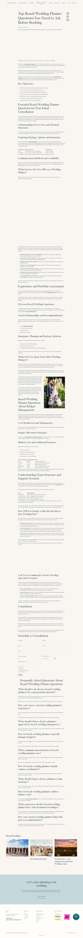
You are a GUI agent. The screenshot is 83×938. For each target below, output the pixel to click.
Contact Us (38, 916)
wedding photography (28, 326)
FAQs (37, 921)
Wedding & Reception (24, 670)
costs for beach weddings (31, 798)
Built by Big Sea (41, 935)
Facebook (26, 914)
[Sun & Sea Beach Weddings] (42, 2)
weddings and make (51, 292)
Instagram (26, 916)
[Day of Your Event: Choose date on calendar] (55, 658)
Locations (38, 919)
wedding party (58, 484)
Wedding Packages (40, 914)
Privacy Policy (70, 932)
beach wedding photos (31, 311)
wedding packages (33, 141)
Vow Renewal (22, 671)
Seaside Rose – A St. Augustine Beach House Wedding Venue (64, 861)
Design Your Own (39, 917)
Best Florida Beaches (38, 859)
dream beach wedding (29, 64)
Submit (20, 674)
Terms (75, 932)
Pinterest (26, 917)
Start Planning (41, 896)
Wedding (21, 668)
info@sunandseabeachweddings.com (13, 919)
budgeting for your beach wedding (34, 437)
